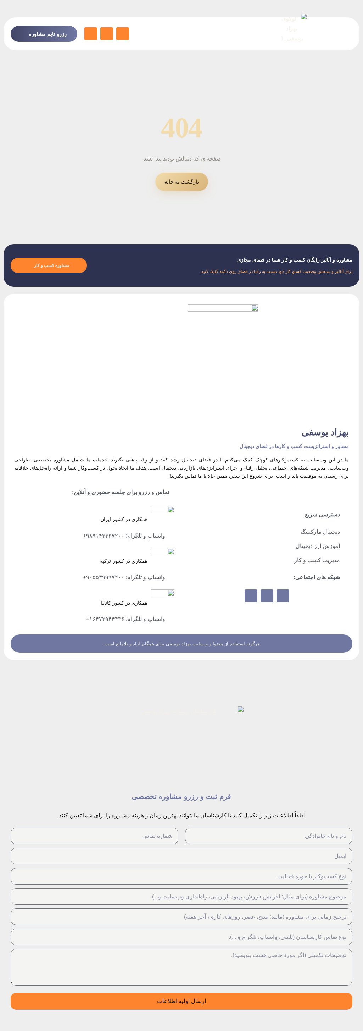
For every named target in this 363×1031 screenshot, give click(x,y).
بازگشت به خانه (181, 182)
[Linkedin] (90, 33)
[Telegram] (122, 33)
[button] (345, 33)
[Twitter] (106, 33)
